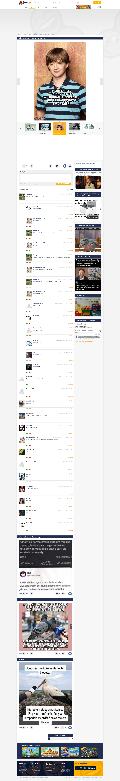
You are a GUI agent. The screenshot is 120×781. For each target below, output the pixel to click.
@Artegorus (36, 208)
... (69, 738)
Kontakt (62, 765)
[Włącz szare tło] (99, 6)
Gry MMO (35, 763)
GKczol (35, 340)
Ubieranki (54, 7)
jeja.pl (20, 34)
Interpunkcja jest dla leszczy (29, 537)
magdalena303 (30, 401)
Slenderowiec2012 (39, 218)
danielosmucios (31, 510)
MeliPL (35, 352)
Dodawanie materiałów (51, 768)
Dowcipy (46, 7)
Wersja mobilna (22, 765)
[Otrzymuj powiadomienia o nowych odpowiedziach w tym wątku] (72, 194)
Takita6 (28, 474)
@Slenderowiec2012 (38, 232)
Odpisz (71, 202)
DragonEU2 (36, 364)
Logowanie (48, 767)
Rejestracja (48, 766)
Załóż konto (89, 2)
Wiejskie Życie (35, 767)
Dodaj (97, 2)
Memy (32, 7)
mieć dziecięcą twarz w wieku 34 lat (43, 34)
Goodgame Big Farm (36, 772)
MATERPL (36, 206)
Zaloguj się (82, 2)
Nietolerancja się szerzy (28, 600)
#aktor (79, 163)
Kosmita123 (30, 450)
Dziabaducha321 (31, 462)
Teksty (20, 766)
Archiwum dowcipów (23, 769)
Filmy (38, 7)
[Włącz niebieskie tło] (100, 6)
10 (67, 738)
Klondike (33, 769)
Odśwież (69, 189)
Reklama (63, 766)
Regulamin (63, 767)
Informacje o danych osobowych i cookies (65, 771)
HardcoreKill (30, 486)
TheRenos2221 (30, 389)
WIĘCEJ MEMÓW (60, 735)
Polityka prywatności (65, 769)
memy (25, 34)
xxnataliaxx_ (30, 413)
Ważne (21, 660)
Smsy (20, 767)
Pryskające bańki (22, 770)
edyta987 (29, 498)
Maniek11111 (30, 425)
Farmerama (34, 765)
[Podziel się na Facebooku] (64, 166)
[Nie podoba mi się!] (34, 166)
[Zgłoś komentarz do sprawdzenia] (70, 194)
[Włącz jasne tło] (98, 6)
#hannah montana (90, 163)
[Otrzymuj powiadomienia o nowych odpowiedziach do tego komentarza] (72, 206)
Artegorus (29, 194)
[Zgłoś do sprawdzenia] (70, 166)
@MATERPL (36, 330)
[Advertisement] (60, 148)
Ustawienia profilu (49, 770)
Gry (26, 7)
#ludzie (83, 163)
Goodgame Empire (36, 770)
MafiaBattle (34, 766)
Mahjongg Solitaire (22, 772)
